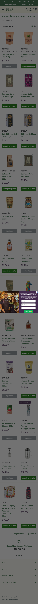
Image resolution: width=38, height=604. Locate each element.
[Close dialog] (37, 292)
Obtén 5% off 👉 (28, 311)
